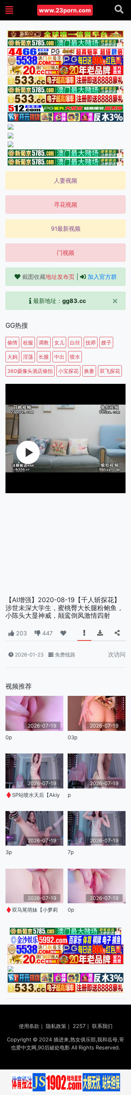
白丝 (75, 342)
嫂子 (106, 342)
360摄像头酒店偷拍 (30, 371)
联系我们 (102, 1026)
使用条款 (29, 1026)
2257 (79, 1026)
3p (8, 852)
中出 (59, 357)
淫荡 (28, 357)
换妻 (89, 371)
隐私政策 (56, 1026)
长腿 (44, 357)
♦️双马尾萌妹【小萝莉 (31, 910)
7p (71, 852)
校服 (28, 342)
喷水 (75, 357)
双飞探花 (110, 371)
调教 (44, 342)
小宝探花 (68, 371)
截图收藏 (48, 276)
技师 (91, 342)
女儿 (59, 342)
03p (73, 737)
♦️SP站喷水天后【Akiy (32, 795)
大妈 (12, 357)
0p (8, 737)
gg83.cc (74, 300)
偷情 (12, 342)
